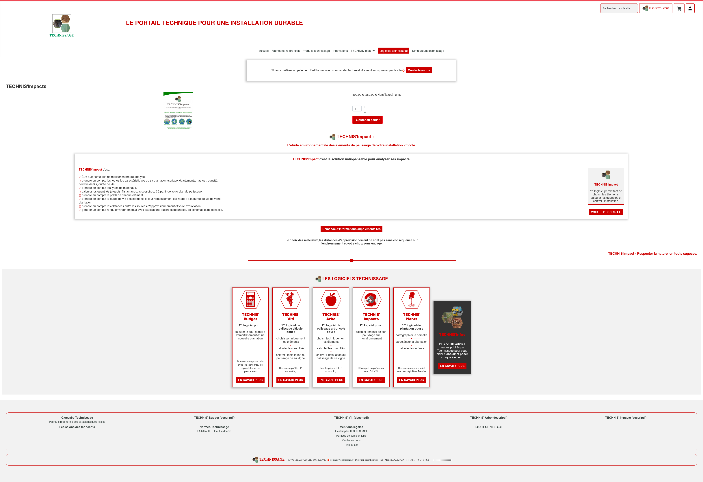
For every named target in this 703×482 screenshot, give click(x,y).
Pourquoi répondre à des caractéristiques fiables (77, 421)
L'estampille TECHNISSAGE (351, 431)
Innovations (340, 50)
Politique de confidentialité (351, 435)
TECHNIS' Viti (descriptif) (351, 417)
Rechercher (592, 8)
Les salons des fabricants (77, 427)
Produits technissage (316, 50)
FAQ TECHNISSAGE (489, 427)
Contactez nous (351, 440)
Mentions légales (351, 427)
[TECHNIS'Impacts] (178, 110)
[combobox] (619, 8)
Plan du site (351, 444)
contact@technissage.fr (341, 459)
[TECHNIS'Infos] (373, 51)
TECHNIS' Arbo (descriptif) (488, 417)
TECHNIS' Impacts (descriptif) (625, 417)
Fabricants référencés (286, 50)
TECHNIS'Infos (361, 50)
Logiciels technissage (394, 50)
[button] (679, 9)
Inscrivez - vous (658, 8)
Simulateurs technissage (428, 50)
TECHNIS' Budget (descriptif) (214, 417)
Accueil (264, 50)
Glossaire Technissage (77, 417)
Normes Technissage (214, 427)
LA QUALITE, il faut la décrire (214, 431)
